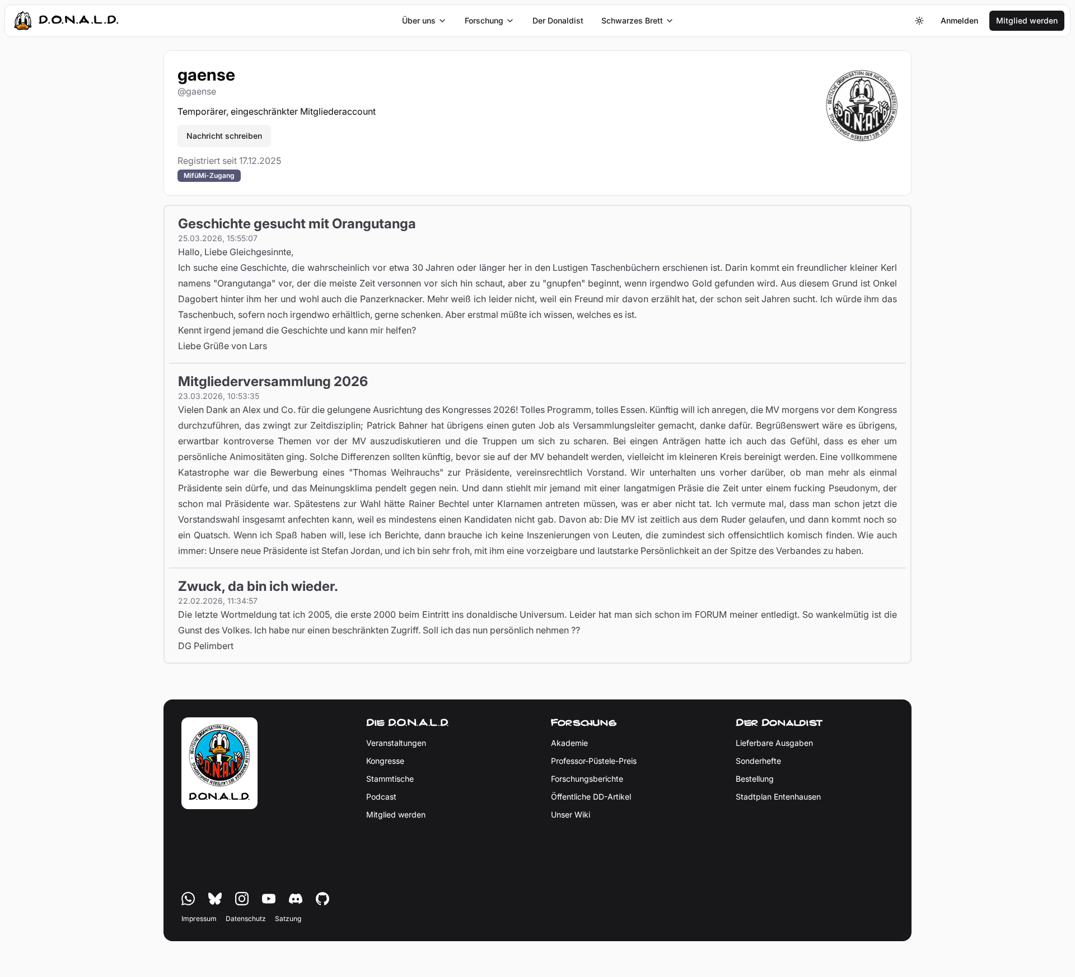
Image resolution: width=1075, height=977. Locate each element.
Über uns (419, 20)
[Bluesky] (215, 898)
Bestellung (755, 778)
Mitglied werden (1027, 20)
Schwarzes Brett (632, 20)
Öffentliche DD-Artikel (591, 796)
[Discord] (295, 898)
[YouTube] (268, 898)
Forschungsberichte (587, 778)
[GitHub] (322, 898)
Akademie (569, 743)
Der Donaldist (557, 20)
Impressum (199, 918)
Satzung (288, 918)
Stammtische (390, 778)
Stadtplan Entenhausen (778, 796)
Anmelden (959, 20)
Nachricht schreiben (224, 135)
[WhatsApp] (188, 898)
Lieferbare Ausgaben (774, 743)
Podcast (381, 796)
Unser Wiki (570, 814)
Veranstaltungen (396, 743)
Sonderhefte (758, 760)
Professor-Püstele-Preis (594, 760)
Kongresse (385, 760)
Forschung (484, 20)
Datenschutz (246, 918)
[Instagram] (242, 898)
